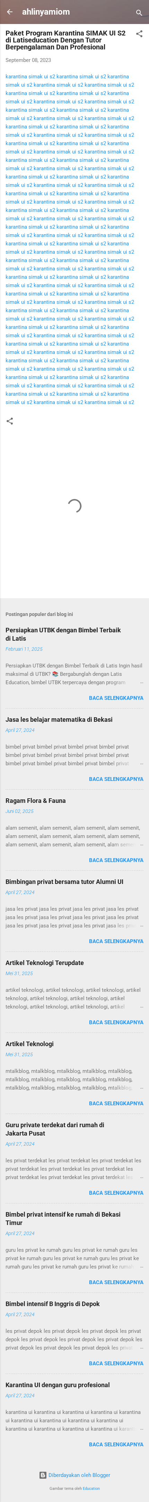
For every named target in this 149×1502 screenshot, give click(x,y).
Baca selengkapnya (116, 698)
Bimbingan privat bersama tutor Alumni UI (64, 881)
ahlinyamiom (46, 12)
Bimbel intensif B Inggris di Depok (53, 1303)
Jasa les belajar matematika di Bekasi (59, 719)
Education (91, 1488)
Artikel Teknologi (30, 1044)
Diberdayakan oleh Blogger (78, 1475)
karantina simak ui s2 (30, 76)
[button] (139, 35)
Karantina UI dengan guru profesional (58, 1385)
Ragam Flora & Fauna (36, 800)
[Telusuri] (139, 14)
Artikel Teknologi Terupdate (45, 962)
